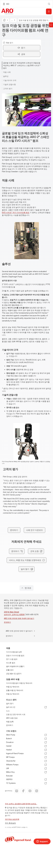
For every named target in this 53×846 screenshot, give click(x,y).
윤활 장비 (10, 670)
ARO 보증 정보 (12, 718)
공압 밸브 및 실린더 (13, 673)
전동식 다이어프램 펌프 (15, 655)
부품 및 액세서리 (12, 687)
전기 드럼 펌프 (12, 659)
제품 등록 (10, 722)
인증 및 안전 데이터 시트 (15, 714)
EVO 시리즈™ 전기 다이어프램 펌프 (15, 212)
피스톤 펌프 (10, 663)
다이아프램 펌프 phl (14, 652)
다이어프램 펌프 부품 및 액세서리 (19, 683)
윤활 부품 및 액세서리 (14, 690)
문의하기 (7, 622)
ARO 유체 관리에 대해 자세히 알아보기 (19, 618)
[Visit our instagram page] (36, 790)
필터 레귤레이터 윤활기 (15, 666)
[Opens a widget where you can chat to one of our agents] (42, 842)
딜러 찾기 (10, 703)
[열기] (49, 11)
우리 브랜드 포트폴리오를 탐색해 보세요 (21, 804)
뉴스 (8, 711)
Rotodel (9, 776)
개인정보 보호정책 (12, 819)
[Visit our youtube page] (30, 790)
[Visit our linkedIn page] (16, 790)
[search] (49, 4)
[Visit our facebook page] (23, 790)
